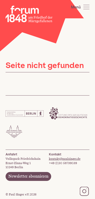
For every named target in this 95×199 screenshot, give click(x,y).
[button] (80, 7)
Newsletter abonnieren (28, 176)
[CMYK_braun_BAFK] (14, 131)
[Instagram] (84, 191)
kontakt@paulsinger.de (65, 159)
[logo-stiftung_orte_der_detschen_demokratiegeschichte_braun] (68, 113)
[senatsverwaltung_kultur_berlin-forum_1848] (25, 113)
